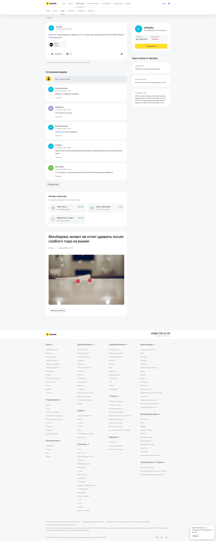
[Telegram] (166, 537)
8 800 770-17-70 (160, 333)
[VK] (157, 537)
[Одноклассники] (161, 537)
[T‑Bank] (51, 4)
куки (205, 528)
